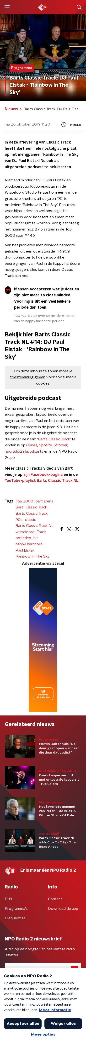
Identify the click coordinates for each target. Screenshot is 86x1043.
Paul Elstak (25, 550)
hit (35, 538)
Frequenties (15, 918)
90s (19, 520)
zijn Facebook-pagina (43, 475)
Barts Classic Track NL (35, 526)
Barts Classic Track (32, 513)
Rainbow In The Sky (33, 556)
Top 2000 (24, 501)
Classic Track (36, 507)
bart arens (44, 501)
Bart (19, 507)
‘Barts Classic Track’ (54, 439)
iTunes (31, 445)
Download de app (63, 908)
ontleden (23, 538)
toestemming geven (27, 377)
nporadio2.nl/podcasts (24, 451)
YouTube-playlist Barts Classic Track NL (41, 481)
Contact (55, 899)
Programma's (16, 908)
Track (41, 532)
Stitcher (60, 445)
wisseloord (25, 532)
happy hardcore (29, 544)
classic (30, 520)
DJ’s (8, 899)
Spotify (45, 445)
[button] (7, 7)
